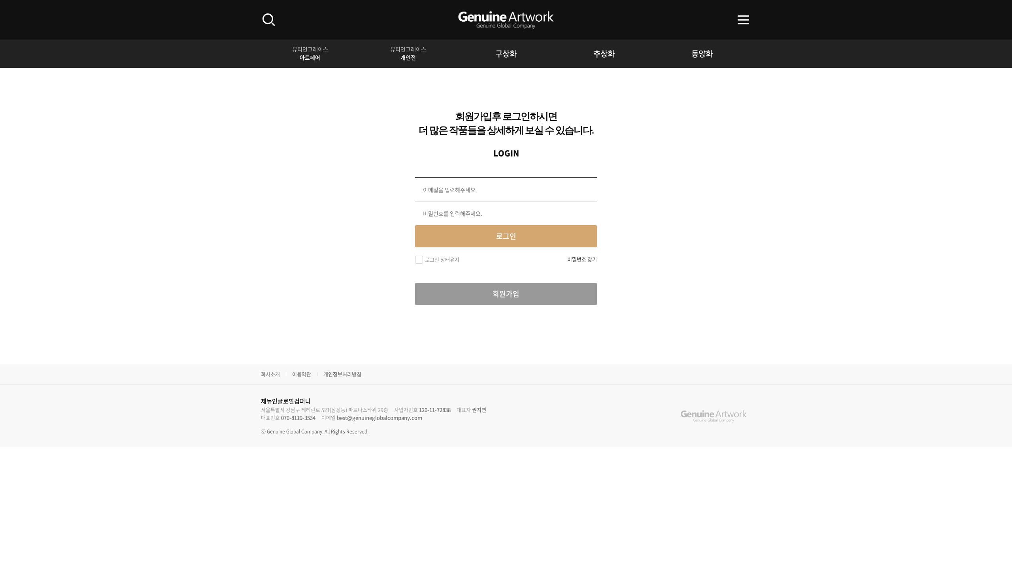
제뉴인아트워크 (506, 20)
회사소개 (270, 374)
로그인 (506, 236)
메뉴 (743, 20)
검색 (269, 20)
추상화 (604, 53)
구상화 (506, 53)
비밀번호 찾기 (582, 259)
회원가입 (506, 293)
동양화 (702, 53)
